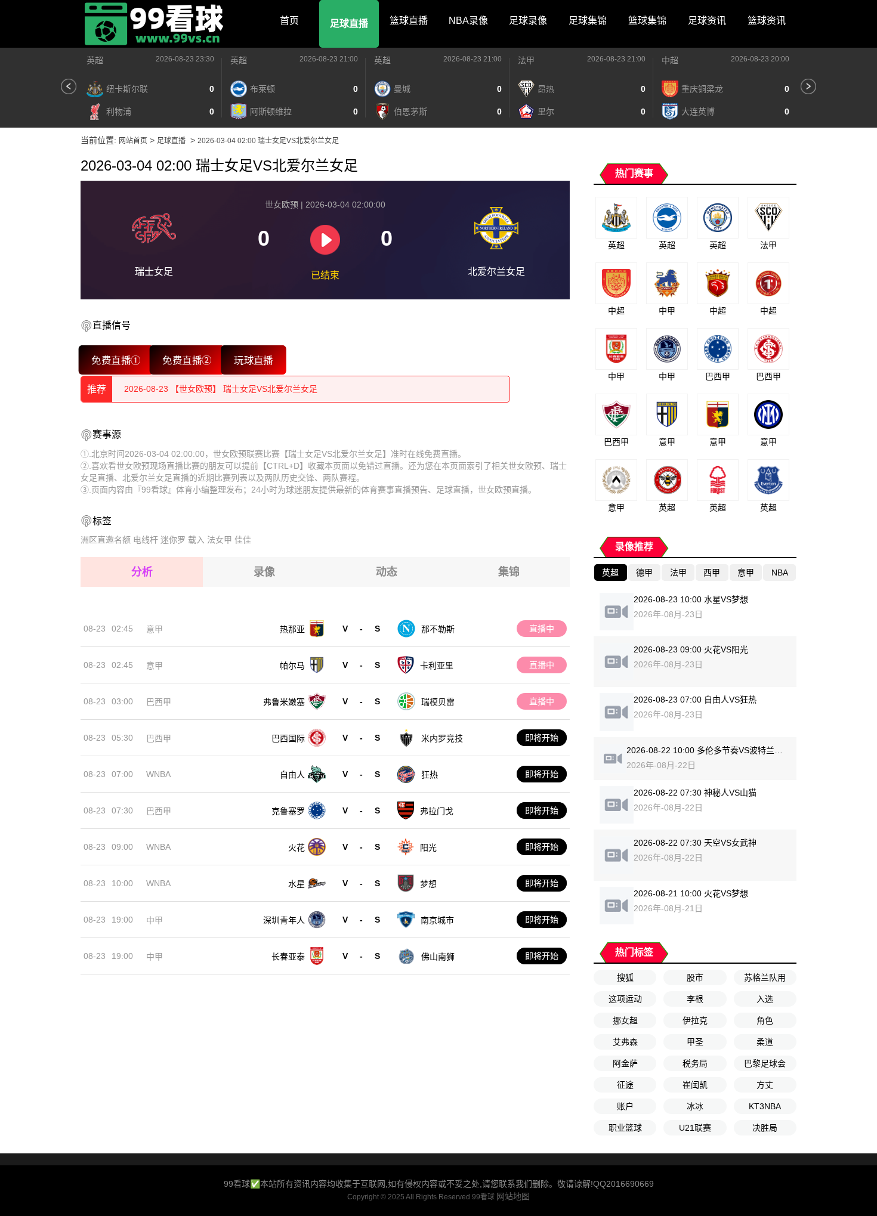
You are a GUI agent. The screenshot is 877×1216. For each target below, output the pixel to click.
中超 (670, 60)
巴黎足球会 (765, 1063)
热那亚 (292, 629)
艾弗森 (625, 1042)
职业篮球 (625, 1128)
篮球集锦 (647, 21)
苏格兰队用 (765, 977)
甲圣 (695, 1042)
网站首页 (133, 141)
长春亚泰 (288, 956)
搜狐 (625, 977)
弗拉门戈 (436, 811)
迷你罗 (173, 539)
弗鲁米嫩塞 (284, 702)
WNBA (158, 774)
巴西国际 (288, 738)
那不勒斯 (438, 629)
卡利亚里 (436, 665)
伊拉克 (695, 1020)
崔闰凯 (695, 1085)
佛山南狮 (438, 956)
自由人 (292, 774)
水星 (296, 884)
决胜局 (764, 1128)
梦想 (428, 884)
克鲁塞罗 (288, 811)
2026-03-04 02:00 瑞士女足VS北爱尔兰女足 (268, 141)
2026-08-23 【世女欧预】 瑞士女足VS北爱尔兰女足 (220, 389)
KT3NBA (765, 1106)
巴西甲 (158, 702)
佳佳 (242, 539)
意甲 (154, 629)
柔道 (764, 1042)
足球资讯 (707, 21)
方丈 (764, 1085)
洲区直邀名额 (106, 539)
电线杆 (145, 539)
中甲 (154, 920)
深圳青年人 (284, 920)
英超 (95, 60)
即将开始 (541, 737)
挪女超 (625, 1020)
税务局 (695, 1063)
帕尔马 (292, 665)
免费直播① (116, 360)
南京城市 (437, 920)
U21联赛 (695, 1128)
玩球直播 (253, 360)
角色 (764, 1020)
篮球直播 (409, 21)
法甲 (526, 60)
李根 (695, 999)
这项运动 (625, 999)
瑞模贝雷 (438, 702)
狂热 (429, 774)
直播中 (541, 628)
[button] (69, 86)
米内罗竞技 (442, 738)
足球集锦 (588, 21)
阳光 (428, 847)
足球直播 (349, 23)
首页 (289, 21)
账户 (625, 1106)
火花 (296, 847)
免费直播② (187, 360)
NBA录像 (468, 21)
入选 (764, 999)
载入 (196, 539)
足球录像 (528, 21)
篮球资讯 (767, 21)
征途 (625, 1085)
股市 (695, 977)
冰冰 (695, 1106)
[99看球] (155, 24)
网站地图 (513, 1196)
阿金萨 (625, 1063)
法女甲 (219, 539)
